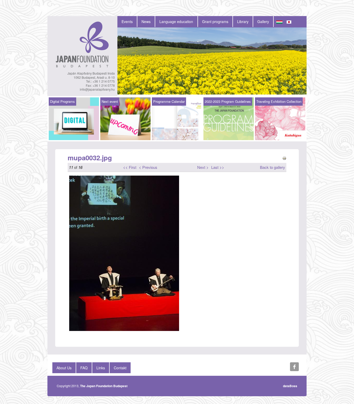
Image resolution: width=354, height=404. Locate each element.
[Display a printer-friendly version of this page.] (284, 157)
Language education (176, 21)
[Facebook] (294, 366)
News (146, 21)
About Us (64, 367)
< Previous (148, 167)
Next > (203, 167)
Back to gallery (272, 167)
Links (100, 367)
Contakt (120, 367)
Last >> (217, 167)
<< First (129, 167)
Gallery (263, 21)
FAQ (84, 367)
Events (127, 21)
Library (243, 21)
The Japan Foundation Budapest (104, 386)
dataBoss (290, 386)
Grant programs (215, 21)
